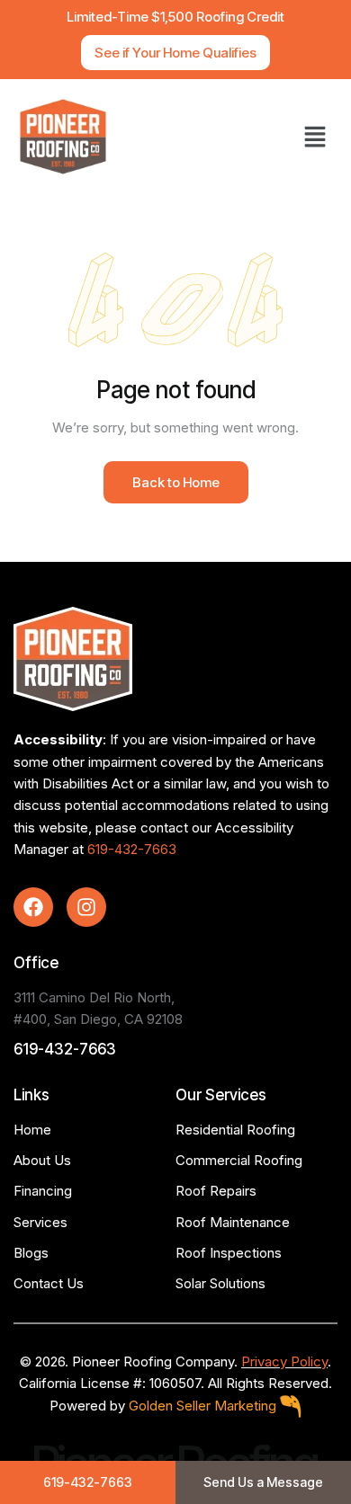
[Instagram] (86, 907)
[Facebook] (33, 907)
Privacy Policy (284, 1361)
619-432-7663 (131, 849)
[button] (315, 137)
